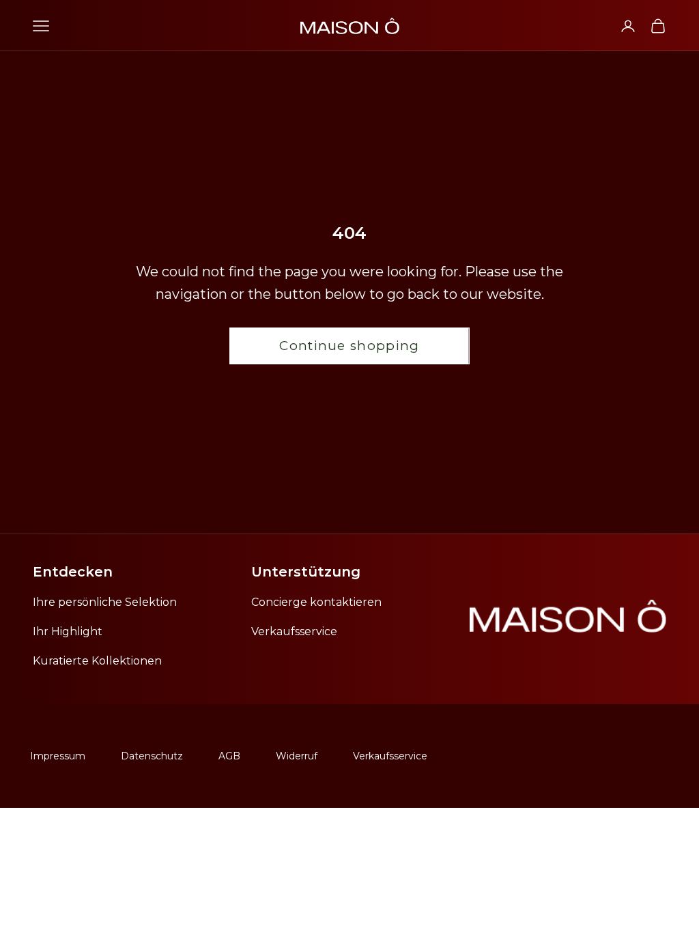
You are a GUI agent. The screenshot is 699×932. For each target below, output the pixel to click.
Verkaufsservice (294, 631)
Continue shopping (349, 345)
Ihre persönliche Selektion (105, 602)
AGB (229, 756)
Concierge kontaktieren (316, 602)
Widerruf (296, 756)
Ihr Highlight (67, 631)
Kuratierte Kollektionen (97, 660)
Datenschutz (152, 756)
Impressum (57, 756)
